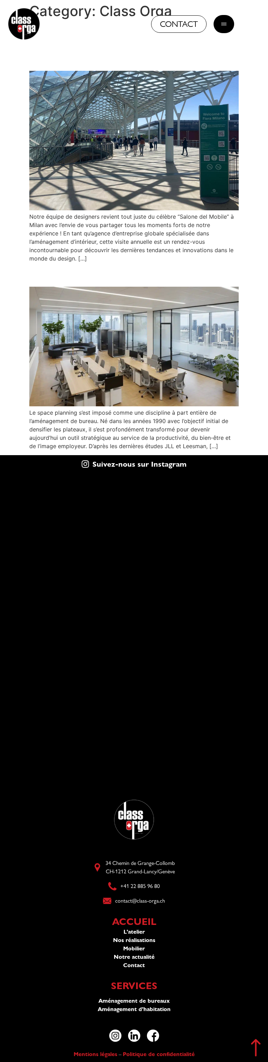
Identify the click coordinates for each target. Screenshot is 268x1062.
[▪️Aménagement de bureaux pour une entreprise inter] (67, 589)
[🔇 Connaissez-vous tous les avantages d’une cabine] (201, 739)
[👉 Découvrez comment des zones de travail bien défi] (67, 739)
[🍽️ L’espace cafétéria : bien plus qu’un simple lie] (201, 514)
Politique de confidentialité (159, 1054)
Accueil (134, 921)
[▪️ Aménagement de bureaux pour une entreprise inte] (67, 664)
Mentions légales (95, 1054)
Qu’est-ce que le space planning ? (120, 274)
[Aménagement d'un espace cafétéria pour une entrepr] (67, 514)
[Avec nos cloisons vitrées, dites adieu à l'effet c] (201, 589)
